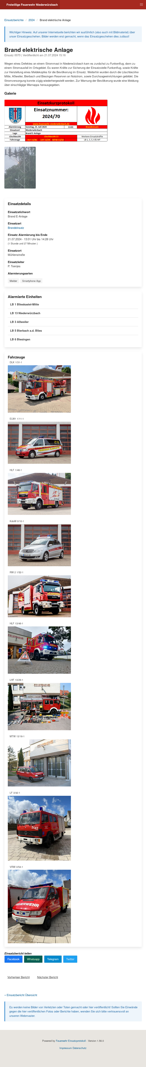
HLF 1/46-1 (16, 470)
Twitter (70, 959)
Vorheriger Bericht (18, 977)
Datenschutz (79, 1048)
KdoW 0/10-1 (17, 521)
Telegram (53, 959)
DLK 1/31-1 (16, 362)
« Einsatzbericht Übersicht (20, 995)
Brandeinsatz (16, 228)
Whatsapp (33, 959)
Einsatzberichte (14, 20)
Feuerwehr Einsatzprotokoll (71, 1040)
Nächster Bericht (47, 977)
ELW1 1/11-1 (17, 418)
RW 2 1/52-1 (16, 572)
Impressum (66, 1048)
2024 (32, 20)
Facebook (13, 959)
